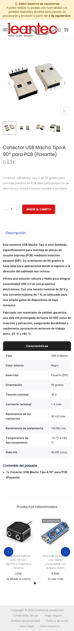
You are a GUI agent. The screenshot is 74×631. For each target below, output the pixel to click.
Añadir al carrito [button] (20, 579)
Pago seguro (53, 615)
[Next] (64, 83)
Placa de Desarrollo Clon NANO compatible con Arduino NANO (55, 562)
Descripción (16, 232)
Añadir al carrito (38, 209)
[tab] (37, 233)
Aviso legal (27, 626)
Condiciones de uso (26, 615)
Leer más (57, 579)
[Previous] (9, 83)
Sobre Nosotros (50, 626)
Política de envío (57, 621)
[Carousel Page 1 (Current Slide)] (35, 583)
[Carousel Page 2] (39, 583)
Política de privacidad (49, 610)
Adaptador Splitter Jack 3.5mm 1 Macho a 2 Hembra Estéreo (18, 562)
